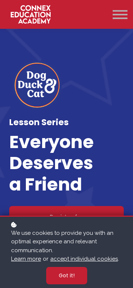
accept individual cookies (84, 259)
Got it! (67, 275)
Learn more (26, 259)
